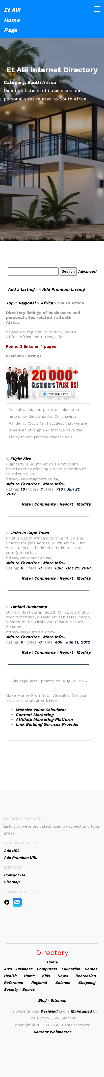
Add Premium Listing (63, 289)
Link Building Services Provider (47, 724)
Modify (83, 504)
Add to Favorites (22, 483)
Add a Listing (21, 289)
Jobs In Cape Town (30, 532)
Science (62, 982)
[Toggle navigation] (97, 9)
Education (70, 969)
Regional (27, 303)
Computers (47, 969)
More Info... (54, 483)
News (62, 976)
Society (11, 989)
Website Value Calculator (41, 709)
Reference (13, 982)
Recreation (85, 976)
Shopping (86, 982)
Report (66, 504)
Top (10, 303)
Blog (42, 1000)
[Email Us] (17, 902)
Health (10, 976)
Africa (47, 303)
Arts (8, 969)
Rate (26, 504)
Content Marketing (35, 714)
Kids (46, 976)
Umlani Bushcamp (29, 606)
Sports (28, 989)
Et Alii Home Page (12, 20)
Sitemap (58, 1000)
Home (52, 962)
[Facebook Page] (7, 902)
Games (90, 969)
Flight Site (20, 458)
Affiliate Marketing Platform (44, 719)
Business (24, 969)
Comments (45, 504)
